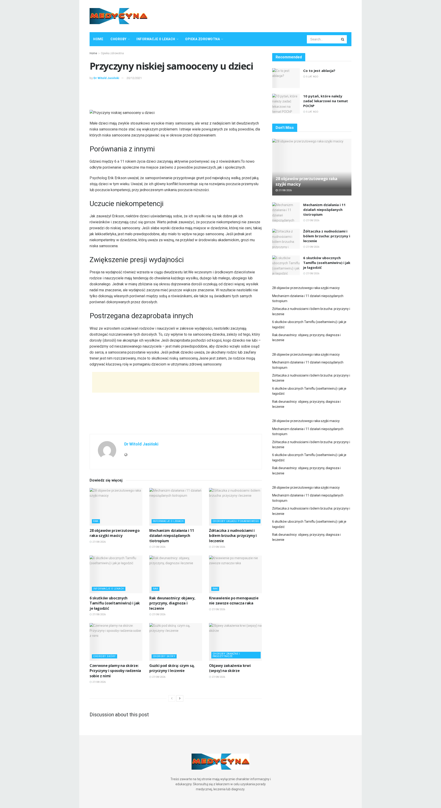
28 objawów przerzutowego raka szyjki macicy (114, 533)
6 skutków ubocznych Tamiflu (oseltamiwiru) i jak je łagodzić (115, 603)
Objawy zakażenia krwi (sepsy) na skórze (230, 668)
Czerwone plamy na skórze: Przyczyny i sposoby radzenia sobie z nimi (115, 670)
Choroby (118, 39)
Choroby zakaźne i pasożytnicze (226, 655)
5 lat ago (311, 76)
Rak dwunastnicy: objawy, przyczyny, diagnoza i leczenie (172, 603)
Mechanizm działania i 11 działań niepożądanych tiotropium (171, 535)
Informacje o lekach (155, 39)
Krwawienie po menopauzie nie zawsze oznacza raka (233, 600)
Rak (96, 521)
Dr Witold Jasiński (106, 78)
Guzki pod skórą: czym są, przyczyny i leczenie (172, 668)
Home (98, 39)
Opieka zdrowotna (202, 39)
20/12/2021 (134, 78)
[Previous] (171, 698)
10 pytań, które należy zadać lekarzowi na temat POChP (325, 101)
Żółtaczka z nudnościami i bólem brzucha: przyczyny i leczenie (233, 535)
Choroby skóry (104, 656)
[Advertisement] (267, 15)
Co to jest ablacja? (319, 70)
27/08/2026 (99, 541)
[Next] (179, 698)
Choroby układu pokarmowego (236, 521)
